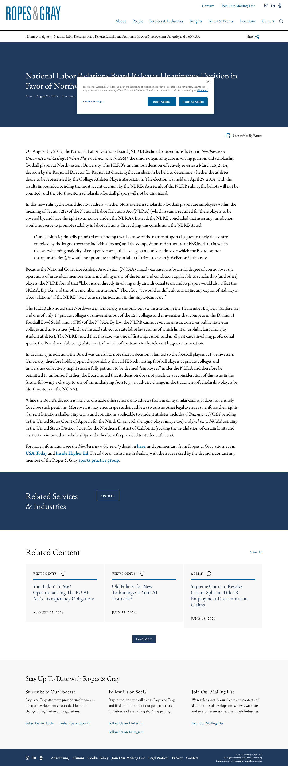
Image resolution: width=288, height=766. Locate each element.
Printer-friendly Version (247, 135)
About (120, 21)
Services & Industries (166, 21)
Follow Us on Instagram (126, 731)
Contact (208, 6)
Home (31, 36)
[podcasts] (280, 6)
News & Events (221, 21)
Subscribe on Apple (40, 723)
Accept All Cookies (193, 101)
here (141, 446)
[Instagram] (27, 758)
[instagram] (266, 6)
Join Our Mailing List (238, 6)
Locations (248, 21)
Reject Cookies (161, 101)
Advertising (60, 757)
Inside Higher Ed (72, 453)
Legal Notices (158, 757)
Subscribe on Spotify (75, 723)
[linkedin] (273, 5)
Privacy (177, 757)
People (137, 21)
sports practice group (99, 460)
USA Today (36, 453)
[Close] (208, 81)
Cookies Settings (92, 101)
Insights (196, 21)
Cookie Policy (97, 757)
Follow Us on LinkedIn (126, 723)
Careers (268, 21)
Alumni (78, 757)
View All (256, 552)
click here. (202, 90)
